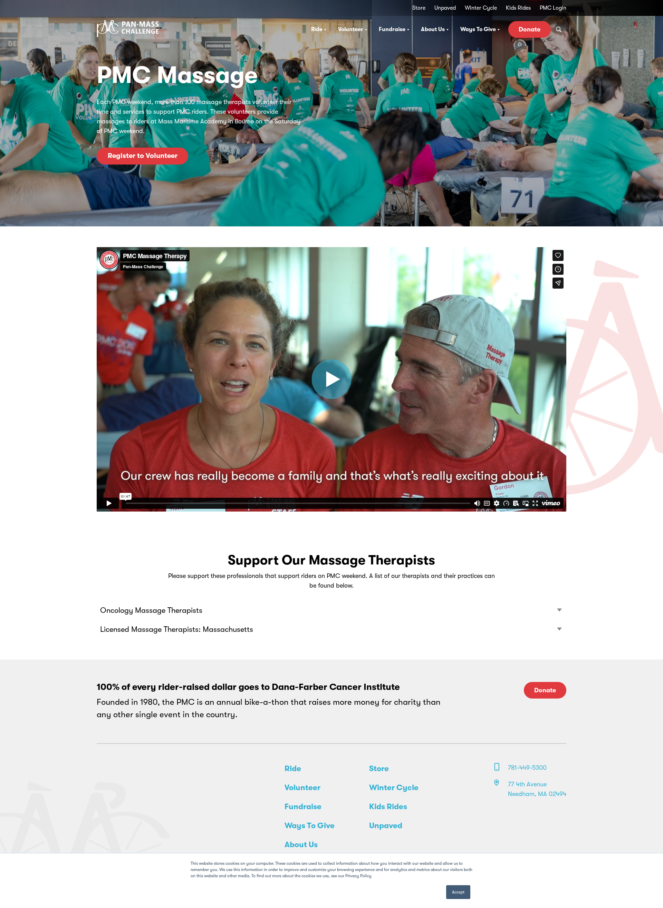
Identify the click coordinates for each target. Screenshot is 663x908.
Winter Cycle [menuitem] (481, 8)
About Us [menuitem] (301, 844)
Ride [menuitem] (293, 768)
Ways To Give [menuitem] (310, 825)
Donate (529, 29)
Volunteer (350, 29)
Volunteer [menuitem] (302, 787)
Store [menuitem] (418, 8)
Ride (317, 29)
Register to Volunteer (142, 156)
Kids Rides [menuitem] (518, 8)
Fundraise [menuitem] (303, 806)
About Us (433, 29)
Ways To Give (478, 29)
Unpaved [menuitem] (445, 8)
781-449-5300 (527, 767)
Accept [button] (458, 892)
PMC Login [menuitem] (553, 8)
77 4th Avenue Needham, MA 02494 (537, 789)
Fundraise (392, 29)
